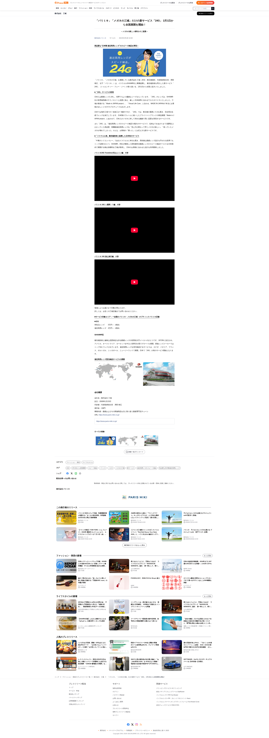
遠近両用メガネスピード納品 (146, 468)
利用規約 (129, 730)
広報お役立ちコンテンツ (77, 704)
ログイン (116, 691)
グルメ (70, 8)
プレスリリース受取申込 (121, 708)
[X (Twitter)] (72, 473)
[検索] (212, 8)
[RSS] (141, 724)
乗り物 (136, 8)
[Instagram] (136, 724)
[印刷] (80, 473)
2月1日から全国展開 (79, 468)
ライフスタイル (99, 8)
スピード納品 (92, 468)
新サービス (130, 468)
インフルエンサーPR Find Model (167, 695)
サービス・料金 (74, 691)
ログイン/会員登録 (206, 3)
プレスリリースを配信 (167, 3)
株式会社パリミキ (100, 38)
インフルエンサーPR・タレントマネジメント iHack (173, 698)
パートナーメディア (75, 697)
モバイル (130, 8)
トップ (57, 677)
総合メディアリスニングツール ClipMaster (170, 691)
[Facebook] (67, 473)
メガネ (110, 468)
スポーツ (109, 8)
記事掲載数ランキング (76, 701)
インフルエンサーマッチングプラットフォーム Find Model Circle (177, 702)
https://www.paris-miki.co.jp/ (109, 415)
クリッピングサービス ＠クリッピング (169, 688)
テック (123, 8)
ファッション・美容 (85, 8)
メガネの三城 (120, 468)
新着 (57, 8)
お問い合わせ (117, 698)
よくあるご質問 (118, 702)
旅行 (75, 8)
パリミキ (103, 468)
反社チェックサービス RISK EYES (167, 705)
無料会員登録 (117, 688)
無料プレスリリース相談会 (121, 712)
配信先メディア (74, 694)
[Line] (76, 473)
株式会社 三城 (99, 677)
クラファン (144, 8)
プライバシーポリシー (142, 730)
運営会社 (103, 730)
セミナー (116, 715)
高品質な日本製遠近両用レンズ (169, 468)
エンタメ (63, 8)
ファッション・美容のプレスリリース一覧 (76, 677)
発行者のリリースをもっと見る (134, 545)
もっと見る (207, 555)
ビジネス (116, 8)
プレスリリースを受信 (185, 3)
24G (68, 468)
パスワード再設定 (118, 695)
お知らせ (116, 705)
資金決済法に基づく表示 (161, 730)
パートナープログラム (116, 730)
